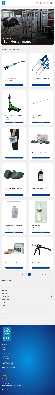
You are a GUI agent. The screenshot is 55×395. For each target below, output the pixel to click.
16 (35, 274)
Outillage (4, 302)
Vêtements (4, 290)
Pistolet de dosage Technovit (40, 263)
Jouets (3, 312)
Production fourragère (7, 308)
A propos (4, 347)
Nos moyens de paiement (8, 351)
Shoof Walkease (9, 153)
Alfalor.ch (4, 389)
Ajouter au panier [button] (14, 122)
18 (42, 274)
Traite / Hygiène (6, 293)
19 (45, 274)
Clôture (4, 305)
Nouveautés (5, 315)
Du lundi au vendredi (7, 381)
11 (19, 274)
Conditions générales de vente (9, 354)
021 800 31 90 (5, 383)
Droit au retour (5, 358)
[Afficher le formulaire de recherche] (37, 3)
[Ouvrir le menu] (51, 3)
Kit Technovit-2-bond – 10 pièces (14, 263)
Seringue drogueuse (10, 78)
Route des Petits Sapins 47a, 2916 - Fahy (11, 385)
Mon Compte (46, 3)
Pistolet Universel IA (37, 115)
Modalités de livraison (7, 356)
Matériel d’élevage (6, 299)
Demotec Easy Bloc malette (39, 153)
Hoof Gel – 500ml (37, 225)
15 (32, 274)
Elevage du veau (6, 287)
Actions (4, 318)
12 (22, 274)
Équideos (9, 389)
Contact (4, 349)
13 (26, 274)
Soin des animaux (6, 296)
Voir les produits (14, 267)
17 (39, 274)
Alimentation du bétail (7, 284)
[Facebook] (3, 371)
